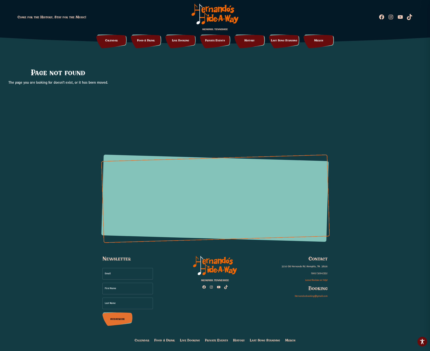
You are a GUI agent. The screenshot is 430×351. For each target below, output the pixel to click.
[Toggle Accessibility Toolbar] (422, 341)
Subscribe (117, 319)
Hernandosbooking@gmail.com (311, 296)
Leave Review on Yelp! (316, 280)
